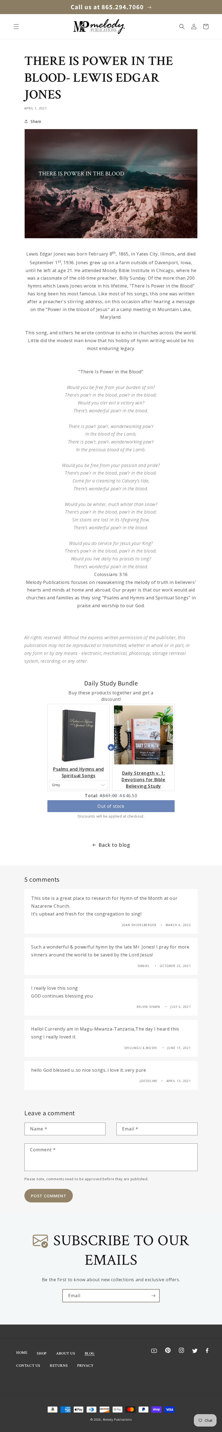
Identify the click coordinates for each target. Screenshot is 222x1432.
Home (21, 1352)
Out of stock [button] (110, 806)
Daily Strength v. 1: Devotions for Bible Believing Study (143, 779)
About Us (65, 1353)
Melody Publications (117, 1419)
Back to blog (114, 845)
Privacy (85, 1365)
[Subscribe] (153, 1295)
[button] (16, 26)
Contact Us (28, 1365)
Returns (59, 1365)
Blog (90, 1353)
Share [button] (36, 121)
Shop (41, 1353)
